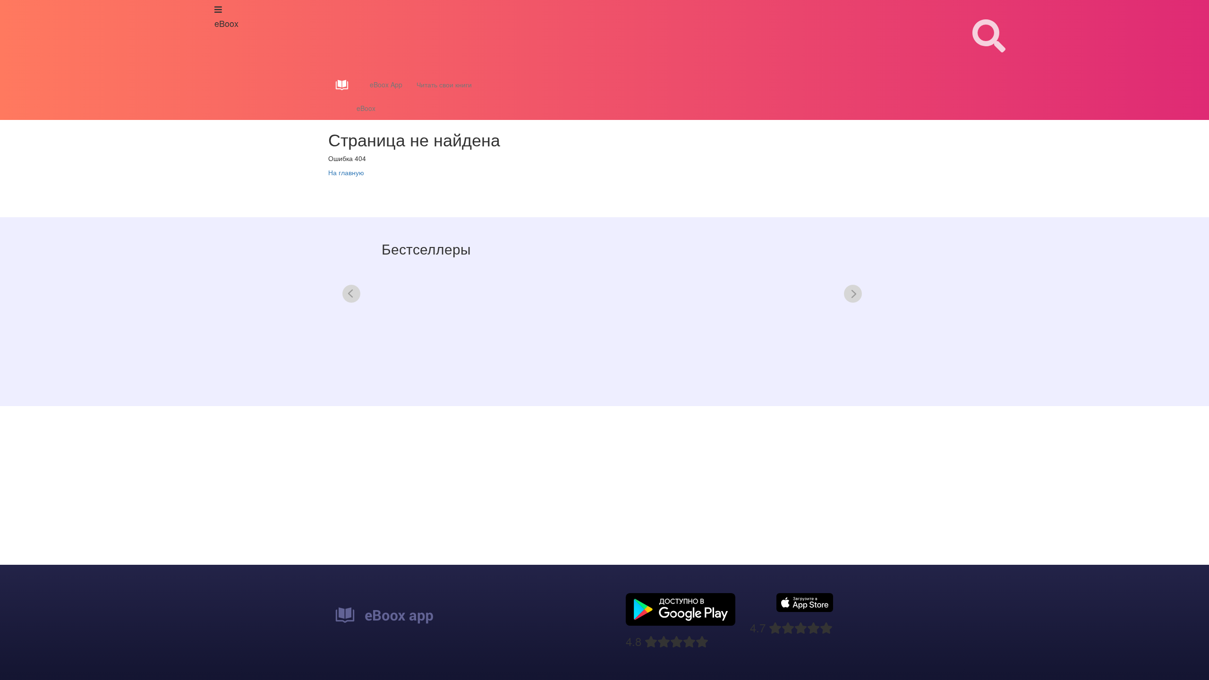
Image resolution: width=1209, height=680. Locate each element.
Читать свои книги (444, 84)
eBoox (366, 108)
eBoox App (386, 84)
